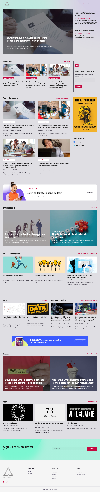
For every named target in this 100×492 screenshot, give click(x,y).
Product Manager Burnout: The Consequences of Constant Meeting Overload (85, 13)
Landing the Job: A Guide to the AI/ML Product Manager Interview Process (27, 39)
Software (54, 476)
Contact (30, 474)
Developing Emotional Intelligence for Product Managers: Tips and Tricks (25, 381)
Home (12, 4)
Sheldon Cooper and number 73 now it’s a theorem (49, 424)
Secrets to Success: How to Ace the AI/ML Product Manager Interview (85, 30)
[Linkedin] (3, 482)
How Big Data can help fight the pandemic (14, 318)
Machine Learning (35, 4)
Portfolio (55, 4)
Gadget (54, 474)
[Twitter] (7, 482)
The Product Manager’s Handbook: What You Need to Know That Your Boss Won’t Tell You (36, 84)
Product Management (22, 4)
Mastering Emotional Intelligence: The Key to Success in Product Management (73, 381)
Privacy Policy (80, 472)
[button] (82, 4)
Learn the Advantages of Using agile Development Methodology (79, 276)
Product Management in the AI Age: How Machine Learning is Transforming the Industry (85, 319)
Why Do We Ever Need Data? (37, 317)
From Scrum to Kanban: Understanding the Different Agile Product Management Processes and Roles (58, 84)
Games (54, 478)
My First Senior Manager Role (13, 275)
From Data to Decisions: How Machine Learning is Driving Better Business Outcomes (61, 319)
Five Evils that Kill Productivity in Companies (69, 236)
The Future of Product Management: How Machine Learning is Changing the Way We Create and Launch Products (86, 22)
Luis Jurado (10, 44)
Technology (55, 472)
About (29, 472)
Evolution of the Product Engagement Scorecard (25, 236)
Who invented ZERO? (10, 423)
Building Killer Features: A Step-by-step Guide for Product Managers (85, 37)
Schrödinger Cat (72, 423)
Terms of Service (80, 474)
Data (44, 4)
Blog (49, 4)
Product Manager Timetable (44, 275)
